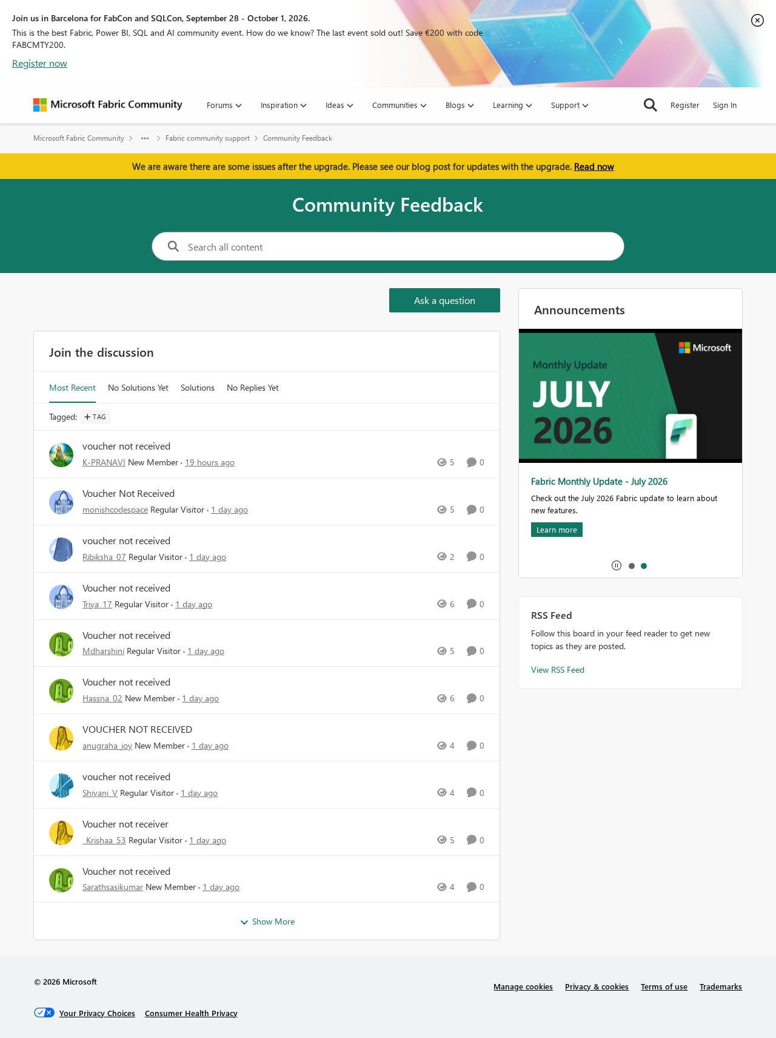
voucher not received (126, 446)
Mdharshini (103, 650)
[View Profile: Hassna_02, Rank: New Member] (61, 691)
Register (685, 104)
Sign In (725, 104)
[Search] (650, 105)
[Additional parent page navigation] (145, 138)
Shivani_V (100, 792)
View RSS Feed (557, 669)
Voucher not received (126, 588)
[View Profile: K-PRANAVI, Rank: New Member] (61, 455)
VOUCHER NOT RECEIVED (137, 729)
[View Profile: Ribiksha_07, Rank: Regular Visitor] (61, 550)
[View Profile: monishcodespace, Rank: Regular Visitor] (61, 502)
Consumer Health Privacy (191, 1013)
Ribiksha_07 (104, 556)
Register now (39, 62)
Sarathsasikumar (112, 886)
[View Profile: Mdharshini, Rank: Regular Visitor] (61, 644)
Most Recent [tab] (72, 387)
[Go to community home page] (107, 105)
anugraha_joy (107, 745)
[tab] (631, 565)
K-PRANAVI (103, 462)
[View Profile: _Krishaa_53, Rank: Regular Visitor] (61, 833)
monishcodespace (115, 509)
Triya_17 (97, 604)
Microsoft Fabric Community (78, 138)
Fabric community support (208, 138)
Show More (273, 921)
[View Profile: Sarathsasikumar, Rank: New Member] (61, 880)
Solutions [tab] (198, 387)
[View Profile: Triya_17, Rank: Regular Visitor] (61, 597)
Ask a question (444, 300)
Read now (594, 166)
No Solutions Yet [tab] (138, 387)
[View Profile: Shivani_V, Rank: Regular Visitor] (61, 785)
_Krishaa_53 (104, 840)
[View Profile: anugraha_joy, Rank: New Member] (61, 738)
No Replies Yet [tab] (253, 387)
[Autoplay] (616, 565)
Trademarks (721, 986)
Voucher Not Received (128, 493)
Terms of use (664, 986)
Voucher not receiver (125, 824)
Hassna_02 (102, 698)
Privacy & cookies (597, 986)
